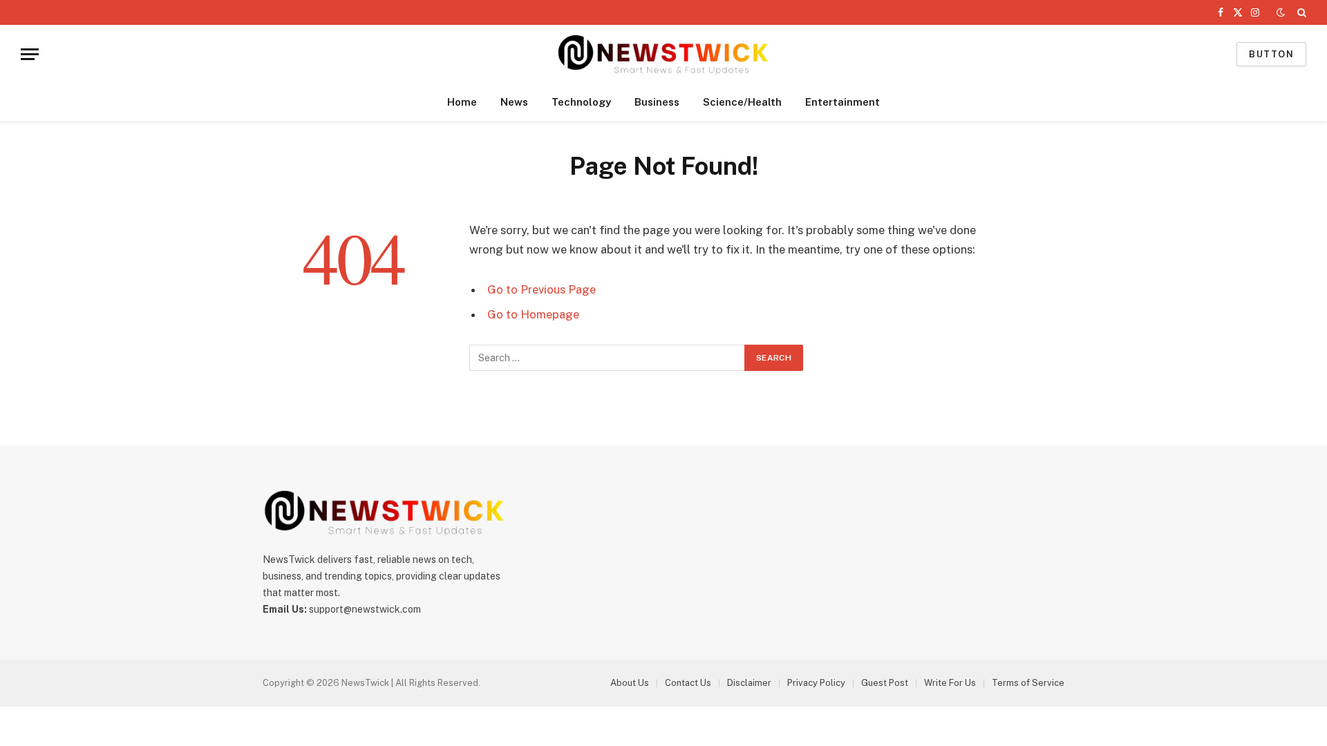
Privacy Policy (816, 683)
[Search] (1300, 12)
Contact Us (688, 683)
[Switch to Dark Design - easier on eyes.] (1280, 12)
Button (1271, 54)
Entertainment (842, 102)
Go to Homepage (533, 314)
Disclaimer (749, 683)
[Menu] (30, 54)
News (514, 102)
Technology (581, 102)
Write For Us (950, 683)
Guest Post (884, 683)
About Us (629, 683)
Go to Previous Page (541, 289)
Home (462, 102)
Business (656, 102)
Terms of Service (1028, 683)
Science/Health (742, 102)
